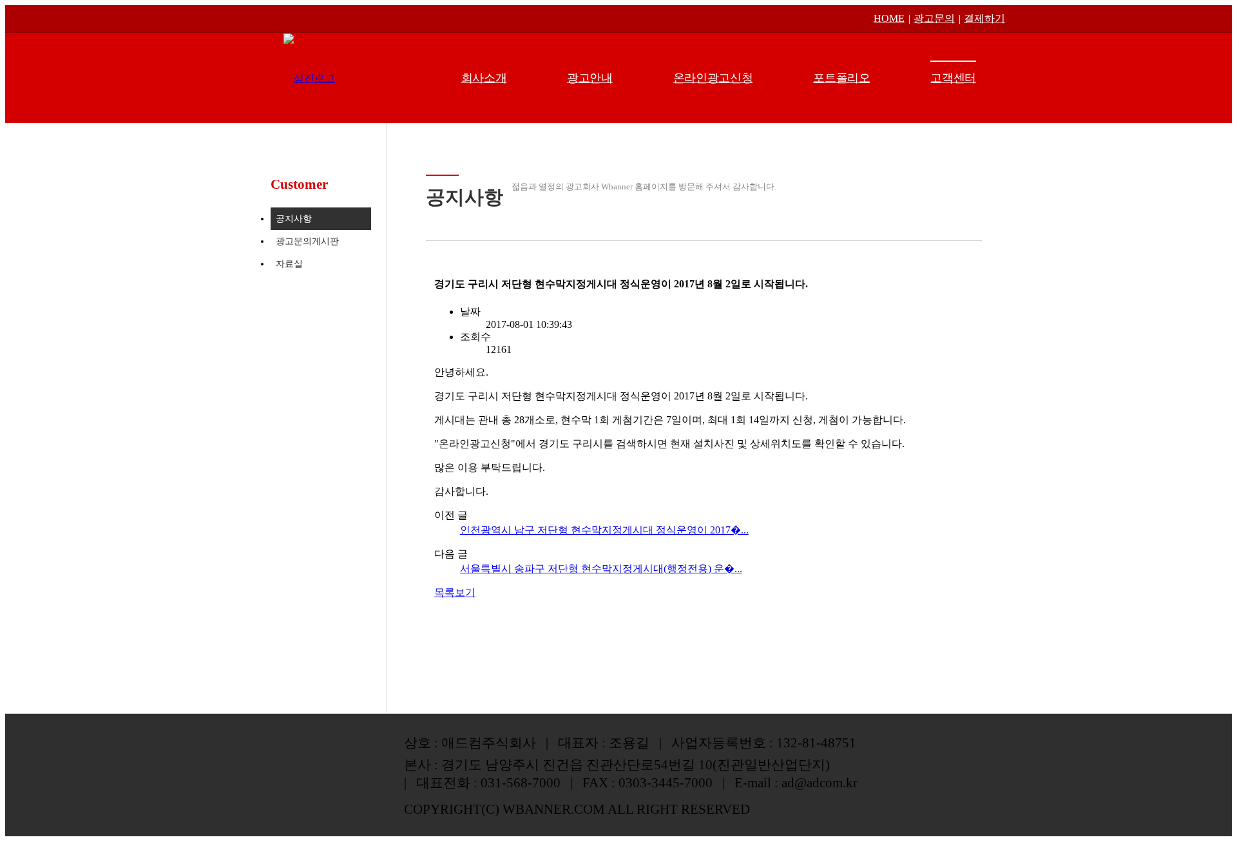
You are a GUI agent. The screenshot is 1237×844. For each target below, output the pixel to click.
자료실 (289, 264)
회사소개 (484, 78)
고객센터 (953, 78)
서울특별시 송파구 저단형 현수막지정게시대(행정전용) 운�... (601, 568)
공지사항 (294, 219)
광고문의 (934, 18)
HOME (889, 18)
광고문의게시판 (307, 241)
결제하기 (984, 18)
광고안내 (590, 78)
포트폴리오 (841, 78)
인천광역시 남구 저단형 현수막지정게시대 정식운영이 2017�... (604, 529)
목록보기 (454, 592)
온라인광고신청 (713, 78)
